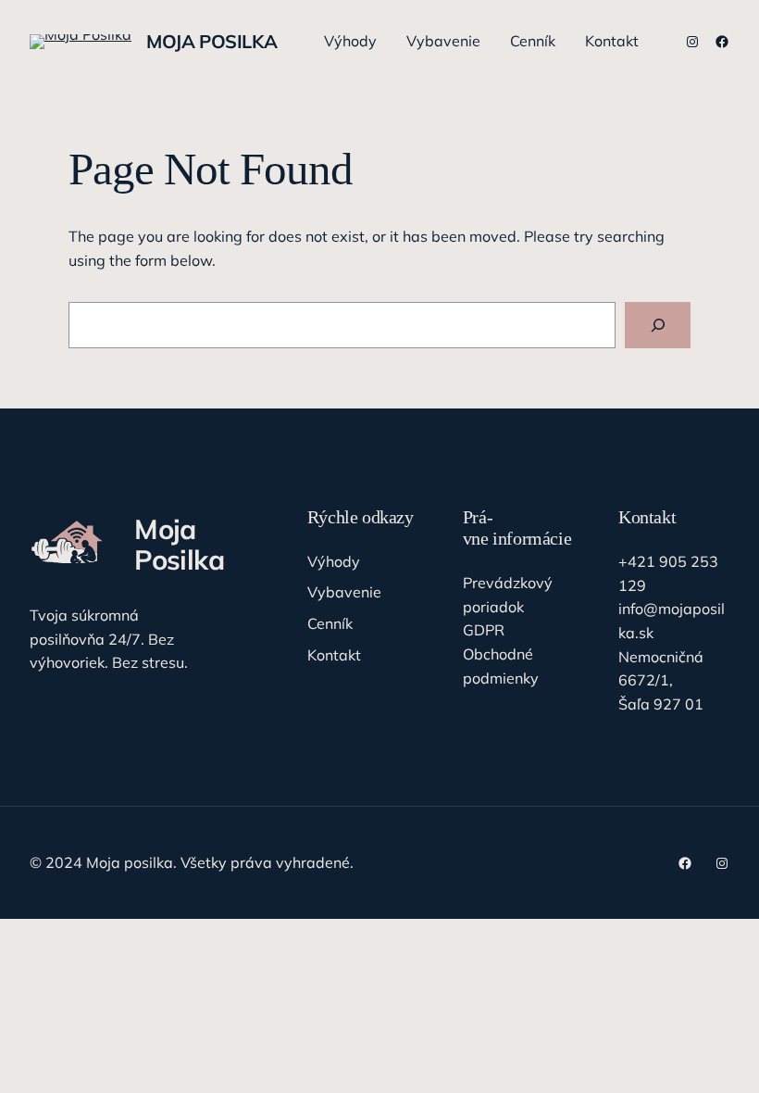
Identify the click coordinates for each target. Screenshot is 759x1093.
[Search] (658, 324)
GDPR (483, 630)
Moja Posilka (211, 41)
